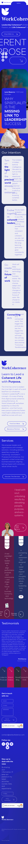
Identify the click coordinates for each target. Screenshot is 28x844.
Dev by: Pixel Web (5, 840)
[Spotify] (3, 60)
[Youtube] (3, 57)
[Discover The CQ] (21, 614)
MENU (19, 3)
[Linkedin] (6, 57)
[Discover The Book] (7, 613)
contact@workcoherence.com (13, 735)
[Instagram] (3, 744)
